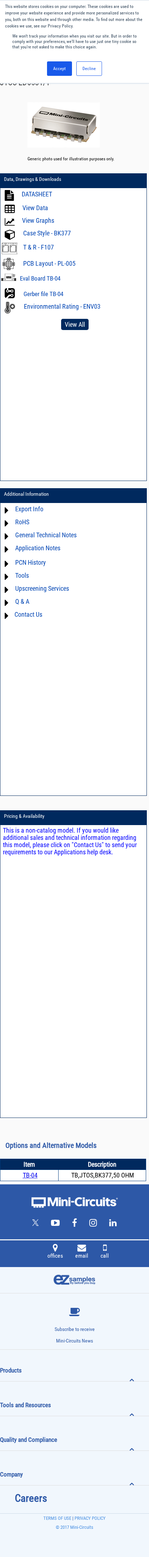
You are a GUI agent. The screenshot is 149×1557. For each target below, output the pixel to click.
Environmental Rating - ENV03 (62, 306)
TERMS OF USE (57, 1518)
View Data (35, 208)
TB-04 (30, 1175)
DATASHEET (37, 194)
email (81, 1255)
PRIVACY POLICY (89, 1518)
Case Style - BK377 (47, 233)
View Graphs (38, 220)
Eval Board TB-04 (40, 278)
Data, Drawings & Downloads (32, 179)
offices (55, 1255)
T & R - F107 (38, 247)
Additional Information (26, 494)
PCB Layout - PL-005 (49, 263)
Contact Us (28, 614)
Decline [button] (89, 68)
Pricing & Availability (24, 816)
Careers (31, 1498)
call (105, 1255)
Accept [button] (59, 68)
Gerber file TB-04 (43, 294)
